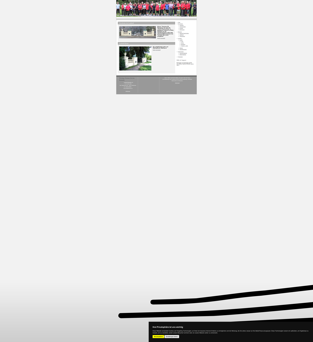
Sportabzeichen (183, 49)
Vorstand (181, 25)
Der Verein (180, 23)
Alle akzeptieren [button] (158, 336)
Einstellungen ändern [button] (172, 336)
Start (179, 22)
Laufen (181, 40)
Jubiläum (182, 34)
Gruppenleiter (183, 26)
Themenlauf (182, 36)
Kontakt (181, 28)
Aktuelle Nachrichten (184, 33)
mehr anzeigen (161, 38)
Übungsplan (181, 51)
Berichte (180, 32)
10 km (182, 43)
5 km (182, 41)
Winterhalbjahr (183, 54)
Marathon (183, 44)
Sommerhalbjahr (183, 53)
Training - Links (184, 45)
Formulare (180, 56)
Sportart (180, 38)
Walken (181, 48)
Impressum (182, 29)
